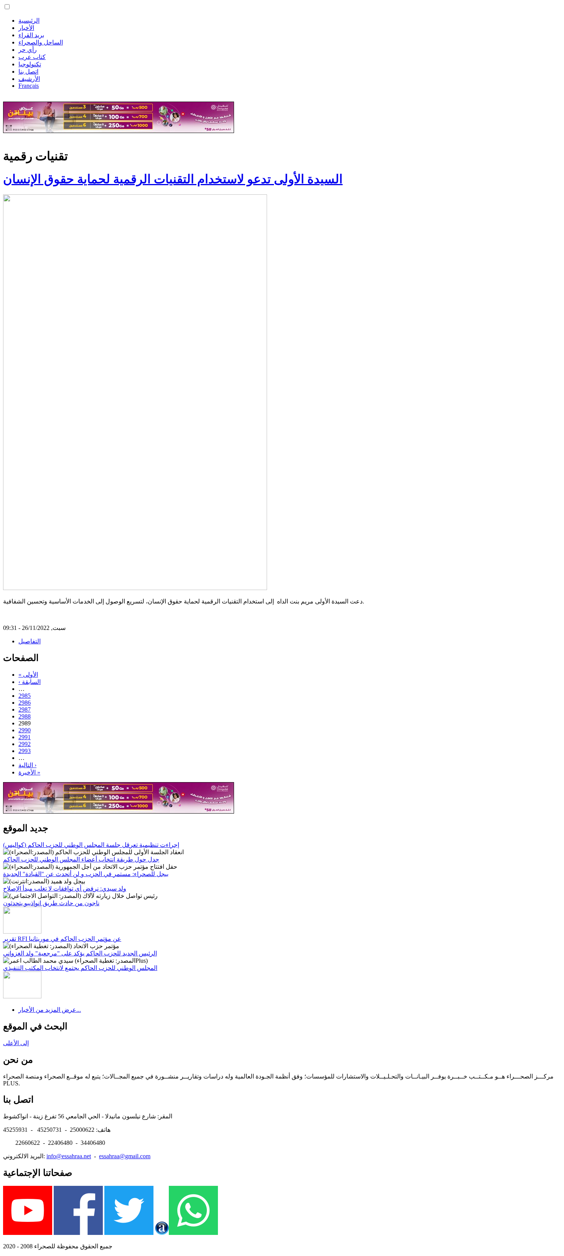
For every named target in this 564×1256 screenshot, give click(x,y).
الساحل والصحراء (40, 42)
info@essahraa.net (68, 1156)
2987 (24, 709)
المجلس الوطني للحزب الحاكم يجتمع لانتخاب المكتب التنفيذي (80, 968)
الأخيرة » (29, 772)
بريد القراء (31, 35)
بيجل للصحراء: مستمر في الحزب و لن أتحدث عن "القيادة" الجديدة (85, 874)
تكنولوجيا (29, 64)
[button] (7, 6)
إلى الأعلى (16, 1043)
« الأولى (28, 674)
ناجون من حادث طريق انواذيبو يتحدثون (51, 903)
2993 (24, 751)
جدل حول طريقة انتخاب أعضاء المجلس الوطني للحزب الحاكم (81, 859)
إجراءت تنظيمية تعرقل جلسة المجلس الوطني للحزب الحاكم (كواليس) (91, 845)
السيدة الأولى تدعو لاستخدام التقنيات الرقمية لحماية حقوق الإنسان (173, 179)
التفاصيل (29, 641)
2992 (24, 744)
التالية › (27, 765)
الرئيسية (29, 20)
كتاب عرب (32, 57)
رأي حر (27, 49)
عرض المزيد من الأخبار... (49, 1009)
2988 (24, 716)
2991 (24, 737)
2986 (24, 702)
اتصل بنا (28, 71)
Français (28, 85)
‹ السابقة (29, 682)
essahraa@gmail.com (124, 1156)
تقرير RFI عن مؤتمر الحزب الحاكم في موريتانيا (62, 938)
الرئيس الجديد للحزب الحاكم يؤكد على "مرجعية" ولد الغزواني (80, 953)
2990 (24, 730)
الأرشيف (29, 79)
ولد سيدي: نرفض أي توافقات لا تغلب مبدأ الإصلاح (64, 888)
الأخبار (26, 28)
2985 (24, 695)
